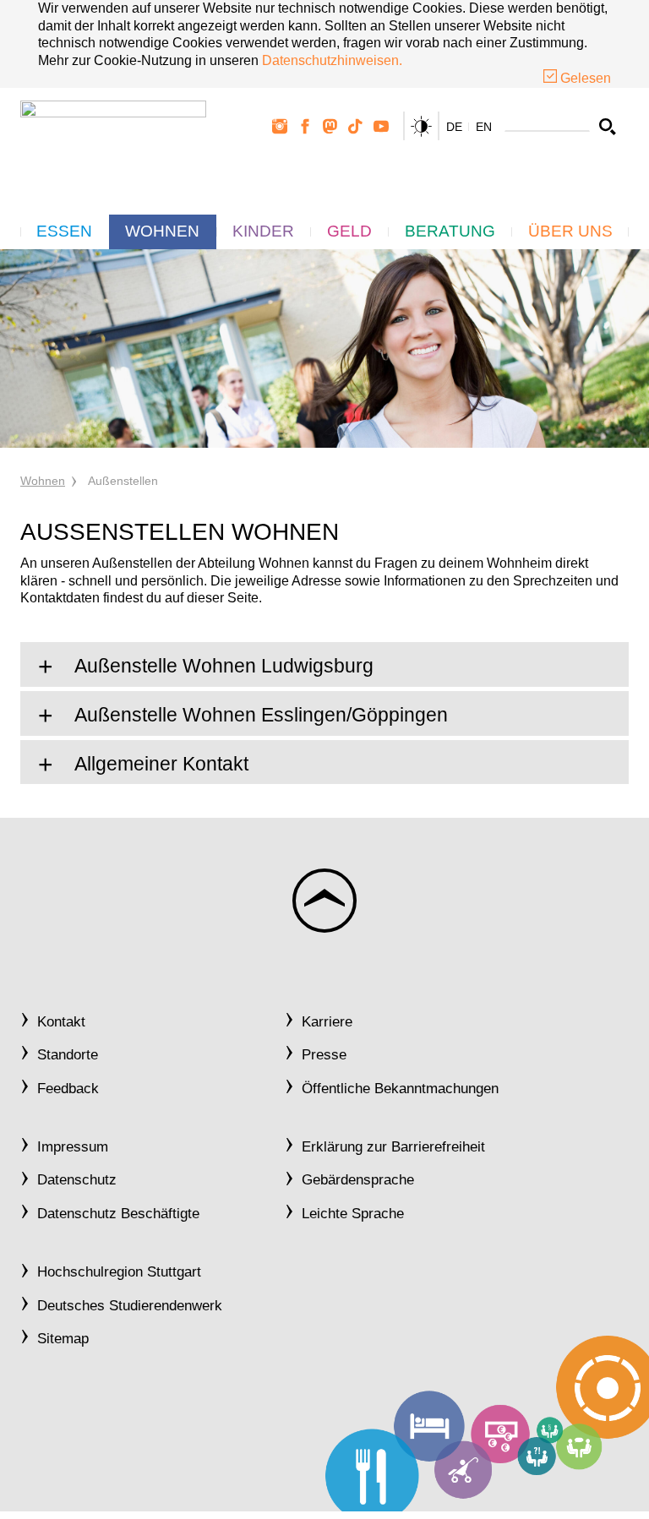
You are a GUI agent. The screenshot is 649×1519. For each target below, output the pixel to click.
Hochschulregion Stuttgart (119, 1272)
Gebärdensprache (358, 1180)
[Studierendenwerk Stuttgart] (113, 140)
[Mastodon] (330, 126)
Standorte (67, 1055)
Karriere (327, 1022)
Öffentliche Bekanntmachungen (400, 1089)
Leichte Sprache (353, 1214)
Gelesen (584, 78)
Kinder (263, 231)
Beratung (450, 231)
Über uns (570, 231)
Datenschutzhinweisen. (332, 60)
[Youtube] (381, 126)
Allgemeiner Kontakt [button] (159, 764)
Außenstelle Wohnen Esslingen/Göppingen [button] (259, 715)
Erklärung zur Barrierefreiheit (393, 1147)
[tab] (324, 664)
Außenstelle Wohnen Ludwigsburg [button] (222, 666)
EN (484, 126)
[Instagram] (279, 126)
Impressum (72, 1147)
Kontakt (61, 1022)
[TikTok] (355, 126)
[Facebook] (305, 126)
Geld (349, 231)
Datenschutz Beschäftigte (118, 1214)
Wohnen (162, 231)
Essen (64, 231)
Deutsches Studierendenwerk (129, 1306)
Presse (324, 1055)
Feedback (68, 1089)
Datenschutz (77, 1180)
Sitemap (63, 1339)
